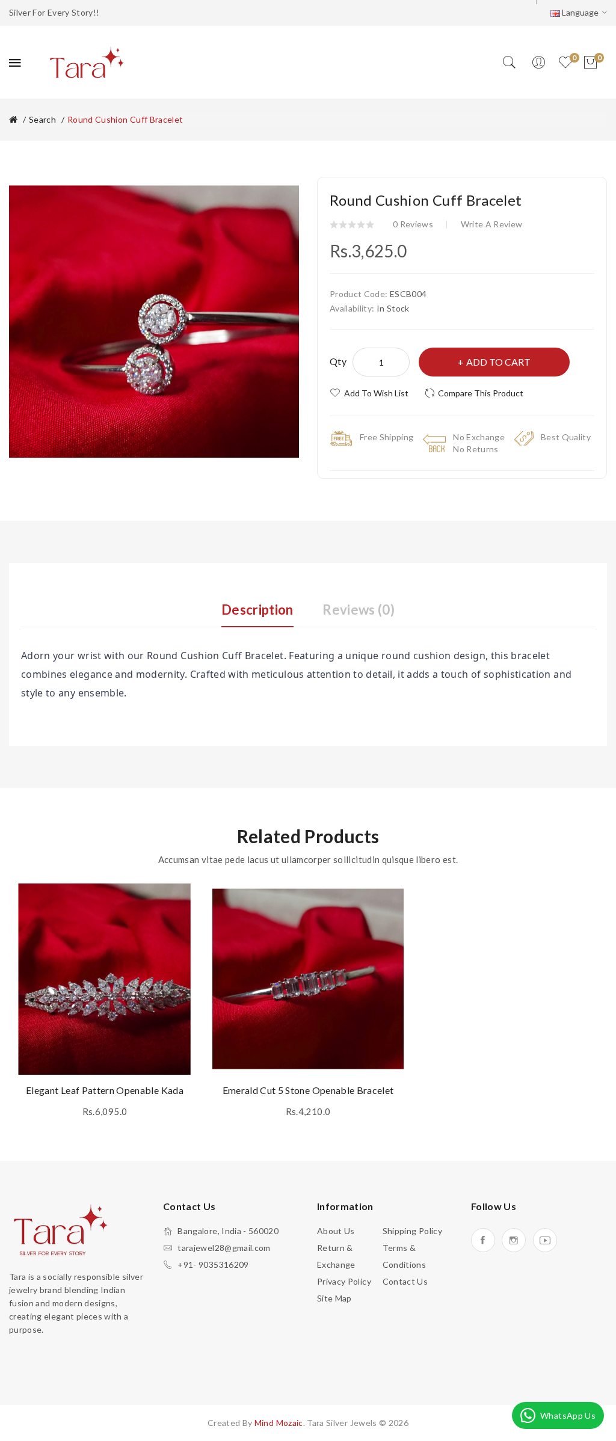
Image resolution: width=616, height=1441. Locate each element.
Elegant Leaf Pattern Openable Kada (104, 1090)
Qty (338, 361)
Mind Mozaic (278, 1423)
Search (42, 119)
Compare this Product (480, 393)
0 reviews (413, 224)
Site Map (334, 1298)
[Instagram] (514, 1240)
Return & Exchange (336, 1256)
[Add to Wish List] (179, 904)
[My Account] (538, 62)
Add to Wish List (376, 393)
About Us (336, 1231)
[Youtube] (545, 1240)
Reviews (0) (358, 609)
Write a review (492, 224)
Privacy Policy (344, 1281)
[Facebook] (483, 1240)
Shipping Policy (412, 1231)
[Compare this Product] (179, 931)
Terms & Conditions (405, 1256)
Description (257, 609)
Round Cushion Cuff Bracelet (125, 119)
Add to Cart (498, 361)
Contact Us (405, 1281)
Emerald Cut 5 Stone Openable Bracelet (308, 1090)
